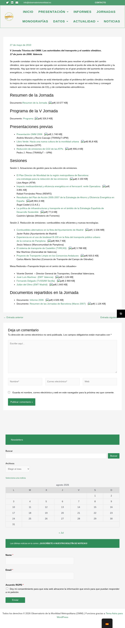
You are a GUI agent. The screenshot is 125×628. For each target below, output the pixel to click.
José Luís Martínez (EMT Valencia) (35, 277)
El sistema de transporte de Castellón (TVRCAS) (42, 248)
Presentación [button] (51, 11)
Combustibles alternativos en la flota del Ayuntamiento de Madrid (50, 230)
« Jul (61, 533)
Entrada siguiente (110, 317)
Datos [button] (59, 21)
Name (9, 555)
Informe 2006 (37, 300)
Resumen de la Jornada (34, 103)
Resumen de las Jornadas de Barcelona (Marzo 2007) (58, 304)
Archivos (10, 463)
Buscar (9, 451)
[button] (53, 12)
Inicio (28, 11)
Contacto (100, 2)
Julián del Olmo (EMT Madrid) (32, 284)
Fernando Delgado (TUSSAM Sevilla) (36, 281)
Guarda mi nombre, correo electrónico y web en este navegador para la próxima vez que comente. (63, 392)
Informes (82, 11)
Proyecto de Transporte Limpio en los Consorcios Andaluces (48, 256)
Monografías (35, 21)
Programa (28, 118)
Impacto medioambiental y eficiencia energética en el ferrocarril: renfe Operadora (58, 186)
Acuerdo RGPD (15, 585)
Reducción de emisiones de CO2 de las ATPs (40, 149)
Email (9, 570)
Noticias (112, 21)
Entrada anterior (13, 317)
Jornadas (106, 11)
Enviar (15, 600)
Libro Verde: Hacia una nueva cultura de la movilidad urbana (48, 141)
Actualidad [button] (84, 21)
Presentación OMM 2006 (29, 134)
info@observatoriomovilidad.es (37, 2)
